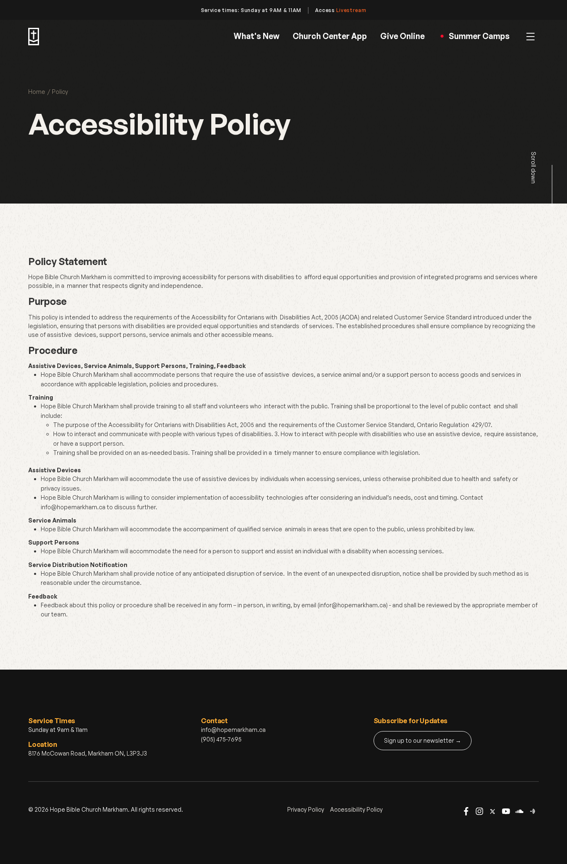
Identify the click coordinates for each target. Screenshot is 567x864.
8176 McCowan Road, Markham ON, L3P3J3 (87, 753)
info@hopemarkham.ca (233, 729)
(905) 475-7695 (221, 739)
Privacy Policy (305, 809)
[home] (33, 36)
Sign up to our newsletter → (422, 740)
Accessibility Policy (356, 809)
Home (36, 91)
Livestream (351, 10)
